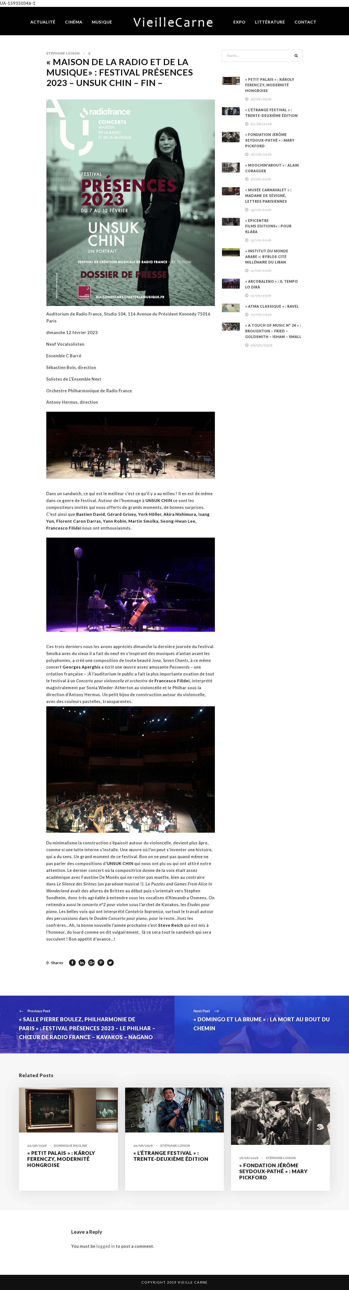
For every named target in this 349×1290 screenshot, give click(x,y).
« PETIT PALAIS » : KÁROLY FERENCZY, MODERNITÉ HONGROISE (269, 85)
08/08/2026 (261, 345)
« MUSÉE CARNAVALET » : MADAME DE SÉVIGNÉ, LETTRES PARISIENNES (268, 195)
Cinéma (73, 21)
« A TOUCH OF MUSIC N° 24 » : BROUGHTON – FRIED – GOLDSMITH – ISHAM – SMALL (273, 331)
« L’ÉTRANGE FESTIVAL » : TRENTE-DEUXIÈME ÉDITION (170, 1156)
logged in (105, 1246)
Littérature (270, 21)
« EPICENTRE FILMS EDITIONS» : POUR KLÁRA (268, 226)
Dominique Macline (70, 1145)
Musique (102, 21)
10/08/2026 (261, 314)
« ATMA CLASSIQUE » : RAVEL (272, 306)
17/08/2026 (260, 179)
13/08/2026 (260, 240)
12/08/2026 (260, 270)
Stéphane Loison (63, 53)
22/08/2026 (261, 99)
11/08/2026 (260, 295)
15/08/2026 (260, 210)
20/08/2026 (261, 124)
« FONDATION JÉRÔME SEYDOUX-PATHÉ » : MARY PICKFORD (270, 140)
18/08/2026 (261, 154)
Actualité (43, 21)
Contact (305, 21)
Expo (239, 21)
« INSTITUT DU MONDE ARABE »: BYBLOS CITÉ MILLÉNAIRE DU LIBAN (266, 256)
